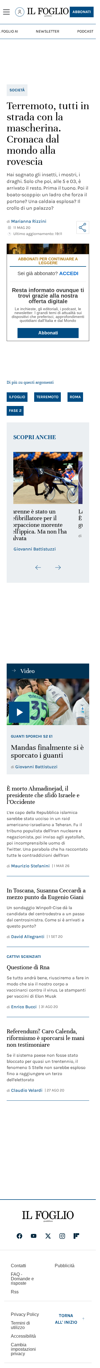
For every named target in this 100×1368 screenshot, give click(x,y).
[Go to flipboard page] (76, 1236)
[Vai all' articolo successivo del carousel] (58, 567)
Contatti (18, 1265)
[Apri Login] (19, 12)
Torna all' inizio (66, 1319)
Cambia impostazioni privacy (23, 1349)
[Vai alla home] (48, 12)
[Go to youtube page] (33, 1236)
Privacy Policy (25, 1314)
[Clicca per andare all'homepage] (48, 1216)
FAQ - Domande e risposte (22, 1279)
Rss (15, 1291)
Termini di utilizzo (20, 1325)
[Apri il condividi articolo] (82, 227)
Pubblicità (64, 1265)
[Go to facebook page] (19, 1236)
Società (17, 90)
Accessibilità (23, 1336)
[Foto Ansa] (48, 702)
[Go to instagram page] (62, 1236)
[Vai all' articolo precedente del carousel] (38, 567)
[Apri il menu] (6, 12)
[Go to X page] (48, 1236)
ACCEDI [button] (68, 273)
